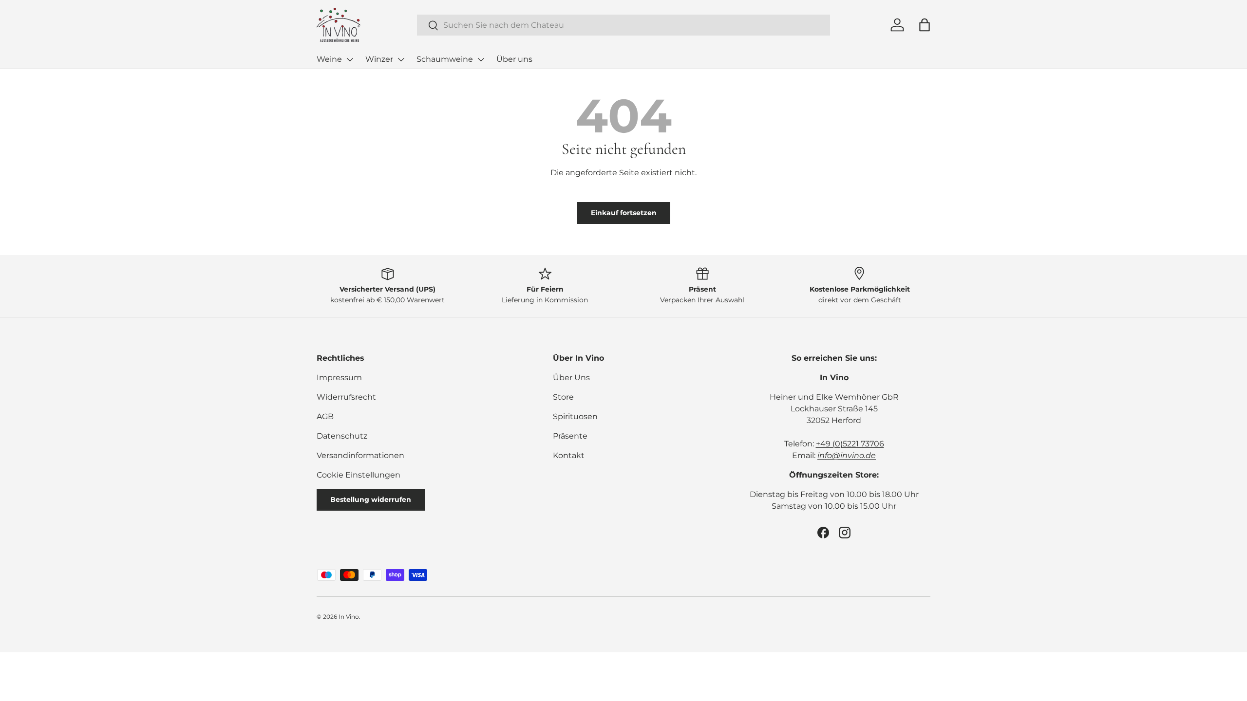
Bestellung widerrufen (370, 499)
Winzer (379, 59)
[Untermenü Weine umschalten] (350, 59)
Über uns (514, 59)
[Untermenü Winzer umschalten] (401, 59)
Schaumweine (444, 59)
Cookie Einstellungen (358, 475)
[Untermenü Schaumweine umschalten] (481, 59)
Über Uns (571, 377)
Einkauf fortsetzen (624, 212)
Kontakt (569, 455)
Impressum (339, 377)
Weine (329, 59)
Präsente (570, 436)
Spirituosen (575, 416)
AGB (325, 416)
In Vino (349, 616)
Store (563, 397)
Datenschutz (342, 436)
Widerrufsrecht (346, 397)
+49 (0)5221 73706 (850, 443)
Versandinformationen (360, 455)
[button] (924, 25)
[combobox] (623, 25)
